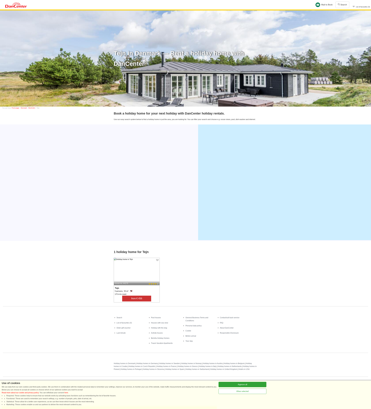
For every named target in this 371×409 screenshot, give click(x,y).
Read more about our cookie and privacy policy (20, 393)
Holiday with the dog (159, 328)
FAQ (221, 323)
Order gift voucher (124, 328)
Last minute (121, 333)
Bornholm (32, 108)
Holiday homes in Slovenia (153, 369)
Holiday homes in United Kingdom (223, 369)
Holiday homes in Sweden (169, 363)
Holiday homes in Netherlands (230, 366)
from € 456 (136, 298)
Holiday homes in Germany (147, 363)
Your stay (189, 341)
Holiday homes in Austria (212, 363)
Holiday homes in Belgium (234, 363)
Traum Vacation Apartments (162, 343)
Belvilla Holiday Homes (160, 338)
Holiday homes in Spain (174, 369)
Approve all (242, 384)
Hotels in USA (244, 369)
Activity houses (157, 333)
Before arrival (191, 336)
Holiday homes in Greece (188, 366)
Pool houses (156, 318)
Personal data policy (194, 326)
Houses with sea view (159, 323)
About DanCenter (227, 328)
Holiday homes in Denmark (124, 363)
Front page (15, 108)
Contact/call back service (229, 318)
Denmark (24, 108)
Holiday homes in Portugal (131, 369)
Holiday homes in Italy (207, 366)
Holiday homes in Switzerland (197, 369)
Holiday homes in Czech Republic (142, 366)
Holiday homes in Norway (191, 363)
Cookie (188, 331)
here (66, 393)
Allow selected (242, 391)
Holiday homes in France (166, 366)
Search (343, 4)
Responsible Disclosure (229, 333)
